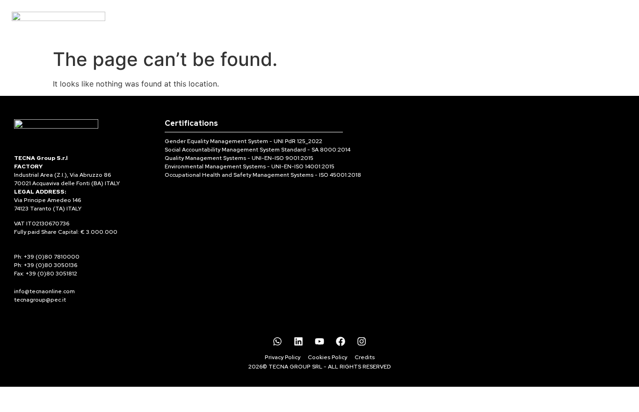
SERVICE (385, 22)
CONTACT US (445, 22)
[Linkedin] (298, 341)
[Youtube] (319, 341)
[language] (612, 14)
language (612, 26)
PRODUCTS (270, 22)
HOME (218, 22)
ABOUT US (330, 22)
